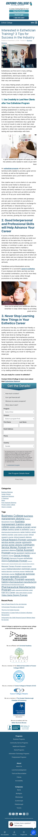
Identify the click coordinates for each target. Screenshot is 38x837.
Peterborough (19, 804)
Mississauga (19, 797)
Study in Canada (6, 507)
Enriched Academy (25, 645)
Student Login (19, 15)
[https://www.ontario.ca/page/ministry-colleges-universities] (19, 636)
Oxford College (6, 23)
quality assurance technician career (22, 590)
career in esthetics (21, 529)
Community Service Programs (19, 743)
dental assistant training (21, 553)
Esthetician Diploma (12, 381)
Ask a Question (5, 834)
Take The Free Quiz (19, 11)
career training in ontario (21, 534)
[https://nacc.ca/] (19, 676)
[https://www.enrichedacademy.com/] (19, 655)
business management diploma (17, 517)
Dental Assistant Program (17, 551)
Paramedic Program (12, 579)
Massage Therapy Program (11, 566)
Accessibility (19, 780)
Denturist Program (16, 558)
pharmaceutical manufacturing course (12, 584)
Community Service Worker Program (17, 546)
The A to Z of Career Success (10, 610)
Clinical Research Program (13, 539)
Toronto (19, 808)
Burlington (19, 793)
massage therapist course (15, 563)
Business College (12, 515)
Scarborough (19, 800)
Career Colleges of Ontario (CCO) (25, 686)
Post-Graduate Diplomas (8, 502)
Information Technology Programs (19, 753)
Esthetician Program (17, 560)
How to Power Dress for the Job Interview (14, 604)
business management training (13, 523)
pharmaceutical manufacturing (22, 582)
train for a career (8, 592)
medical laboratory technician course (21, 569)
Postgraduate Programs (19, 757)
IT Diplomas (5, 498)
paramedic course (18, 576)
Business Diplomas (7, 492)
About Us (19, 766)
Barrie (19, 790)
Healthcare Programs (19, 746)
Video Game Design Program (14, 595)
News (3, 500)
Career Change (6, 494)
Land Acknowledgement (19, 770)
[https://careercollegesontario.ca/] (19, 691)
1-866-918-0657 (19, 18)
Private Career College (8, 504)
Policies (19, 777)
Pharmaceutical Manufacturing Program (18, 588)
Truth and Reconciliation (19, 773)
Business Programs (19, 739)
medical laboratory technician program (13, 571)
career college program (20, 527)
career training (25, 532)
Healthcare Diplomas (7, 496)
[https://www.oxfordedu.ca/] (19, 4)
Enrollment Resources (29, 818)
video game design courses (24, 592)
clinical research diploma (23, 537)
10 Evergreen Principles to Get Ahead (12, 607)
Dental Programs (19, 750)
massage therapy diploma (28, 563)
